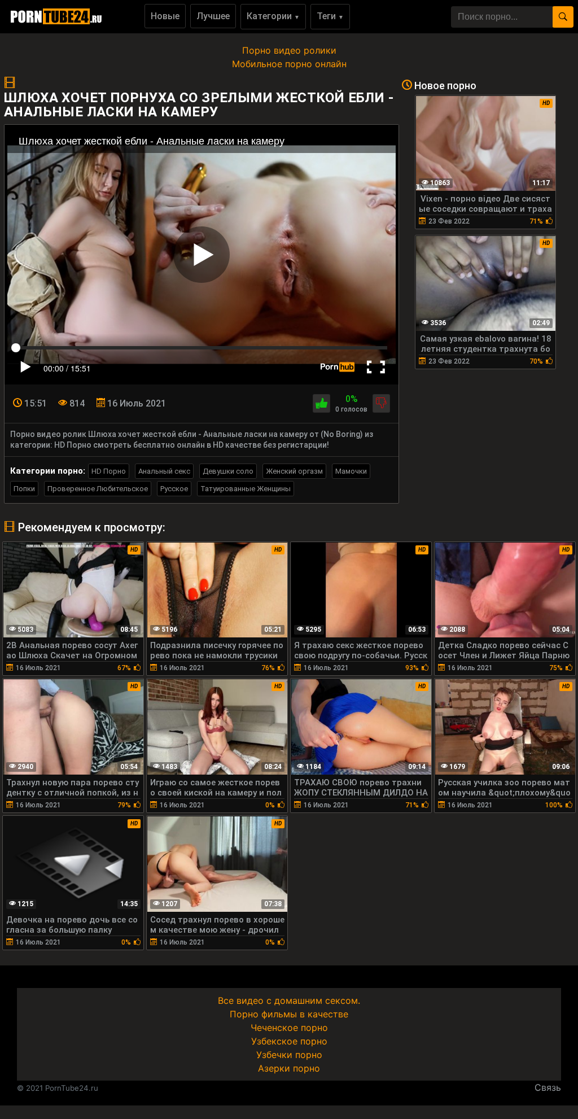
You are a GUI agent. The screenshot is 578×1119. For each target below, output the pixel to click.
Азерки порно (289, 1068)
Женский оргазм (294, 471)
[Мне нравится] (321, 403)
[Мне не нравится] (381, 403)
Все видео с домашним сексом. (289, 1000)
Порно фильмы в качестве (289, 1014)
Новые (165, 16)
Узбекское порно (289, 1041)
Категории (273, 16)
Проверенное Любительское (97, 488)
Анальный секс (164, 471)
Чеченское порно (289, 1027)
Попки (24, 488)
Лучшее (213, 16)
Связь (548, 1087)
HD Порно (108, 471)
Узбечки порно (289, 1054)
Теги (330, 16)
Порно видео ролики (289, 50)
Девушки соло (228, 471)
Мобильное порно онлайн (289, 63)
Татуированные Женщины (245, 488)
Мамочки (351, 471)
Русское (174, 488)
